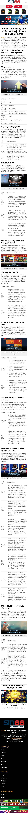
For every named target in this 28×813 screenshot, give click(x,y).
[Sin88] (14, 2)
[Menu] (26, 2)
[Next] (26, 700)
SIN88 (3, 730)
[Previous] (1, 700)
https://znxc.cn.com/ (16, 738)
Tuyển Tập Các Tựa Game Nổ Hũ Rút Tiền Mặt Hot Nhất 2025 (14, 704)
